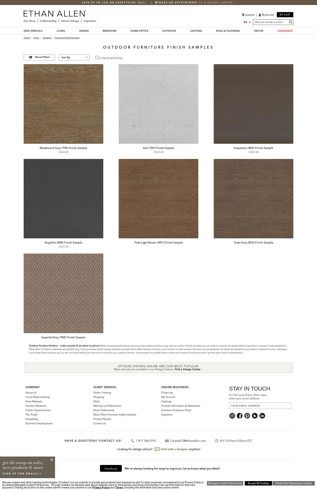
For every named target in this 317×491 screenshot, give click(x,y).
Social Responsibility (37, 397)
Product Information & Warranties (180, 405)
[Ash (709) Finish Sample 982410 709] (158, 104)
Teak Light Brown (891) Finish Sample (158, 242)
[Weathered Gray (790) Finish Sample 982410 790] (63, 104)
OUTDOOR (169, 30)
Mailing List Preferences (107, 405)
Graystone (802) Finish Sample (253, 148)
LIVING (61, 30)
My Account (168, 397)
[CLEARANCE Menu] (295, 30)
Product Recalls (102, 419)
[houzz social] (255, 415)
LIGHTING (196, 30)
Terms (119, 487)
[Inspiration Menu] (97, 19)
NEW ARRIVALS (33, 30)
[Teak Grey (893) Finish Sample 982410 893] (253, 199)
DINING (84, 30)
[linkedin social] (262, 415)
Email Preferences (103, 410)
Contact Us (99, 423)
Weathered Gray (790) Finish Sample (63, 148)
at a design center (196, 2)
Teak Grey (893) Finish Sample (253, 242)
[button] (266, 16)
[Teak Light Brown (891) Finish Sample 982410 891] (158, 199)
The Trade (31, 414)
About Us (31, 392)
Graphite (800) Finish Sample (63, 242)
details (141, 2)
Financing (167, 392)
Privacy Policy (101, 487)
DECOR (258, 30)
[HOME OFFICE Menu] (150, 30)
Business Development (38, 423)
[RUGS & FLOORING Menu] (242, 30)
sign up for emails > (22, 473)
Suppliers (166, 414)
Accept (258, 483)
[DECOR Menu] (265, 30)
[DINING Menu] (91, 30)
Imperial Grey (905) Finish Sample (63, 337)
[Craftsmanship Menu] (58, 19)
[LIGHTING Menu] (204, 30)
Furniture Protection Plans (176, 410)
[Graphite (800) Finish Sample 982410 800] (63, 199)
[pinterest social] (247, 415)
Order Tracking (102, 392)
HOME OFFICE (139, 30)
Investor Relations (35, 405)
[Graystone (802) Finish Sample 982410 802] (253, 104)
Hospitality (31, 419)
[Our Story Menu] (36, 19)
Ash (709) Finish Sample (158, 148)
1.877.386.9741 (146, 440)
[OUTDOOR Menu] (178, 30)
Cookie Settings (225, 483)
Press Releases (33, 401)
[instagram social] (232, 415)
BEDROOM (109, 30)
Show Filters (42, 57)
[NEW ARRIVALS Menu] (44, 30)
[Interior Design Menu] (80, 19)
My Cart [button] (285, 14)
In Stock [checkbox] (103, 57)
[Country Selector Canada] (247, 22)
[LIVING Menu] (67, 30)
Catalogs (166, 401)
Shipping (98, 397)
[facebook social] (240, 415)
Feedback (111, 468)
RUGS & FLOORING (228, 30)
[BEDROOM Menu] (118, 30)
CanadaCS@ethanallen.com (188, 440)
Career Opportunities (38, 410)
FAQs (96, 401)
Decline (294, 483)
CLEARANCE (285, 30)
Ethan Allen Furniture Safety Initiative (114, 414)
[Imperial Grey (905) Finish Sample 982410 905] (63, 293)
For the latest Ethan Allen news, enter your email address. (248, 396)
